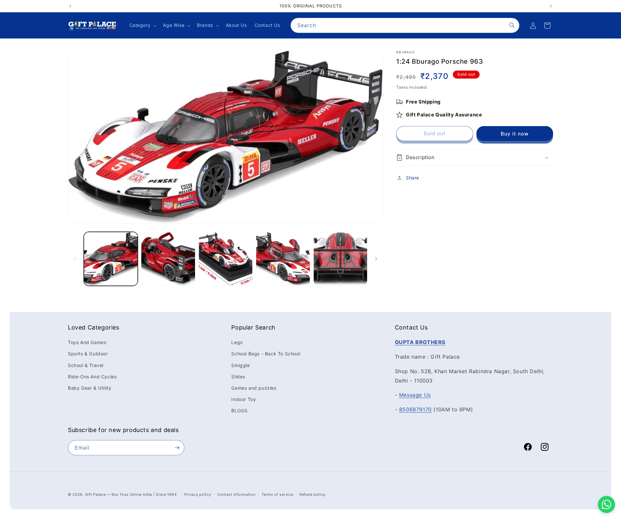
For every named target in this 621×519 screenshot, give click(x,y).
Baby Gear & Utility (89, 388)
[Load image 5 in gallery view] (340, 259)
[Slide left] (75, 259)
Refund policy (312, 494)
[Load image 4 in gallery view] (283, 259)
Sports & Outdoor (88, 353)
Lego (237, 342)
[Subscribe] (177, 447)
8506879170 (415, 409)
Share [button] (412, 178)
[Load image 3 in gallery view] (226, 259)
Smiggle (240, 365)
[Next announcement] (551, 6)
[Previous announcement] (70, 6)
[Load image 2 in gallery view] (168, 259)
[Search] (512, 25)
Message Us (415, 395)
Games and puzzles (253, 388)
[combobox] (405, 25)
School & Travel (86, 365)
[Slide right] (376, 259)
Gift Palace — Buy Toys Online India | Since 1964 (131, 494)
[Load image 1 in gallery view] (111, 259)
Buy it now (514, 134)
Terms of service (277, 494)
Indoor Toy (243, 399)
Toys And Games (87, 342)
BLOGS (239, 410)
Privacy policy (197, 494)
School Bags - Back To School (265, 353)
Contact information (236, 494)
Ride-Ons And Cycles (92, 376)
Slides (238, 376)
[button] (142, 25)
